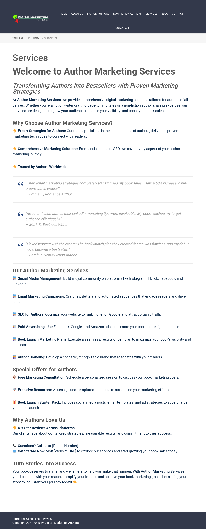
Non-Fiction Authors (127, 13)
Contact (177, 13)
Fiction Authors (98, 13)
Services (151, 13)
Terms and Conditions (26, 518)
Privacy (47, 518)
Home (63, 13)
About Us (77, 13)
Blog (164, 13)
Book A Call (122, 27)
